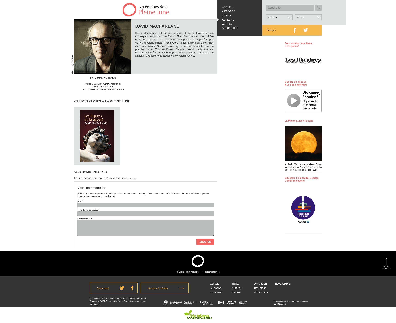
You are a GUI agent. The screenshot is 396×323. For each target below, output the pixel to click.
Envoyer (205, 242)
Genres (227, 24)
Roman (97, 119)
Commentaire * (84, 219)
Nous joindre (283, 284)
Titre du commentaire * (88, 210)
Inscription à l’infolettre (158, 288)
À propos (228, 11)
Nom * (80, 201)
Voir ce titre (97, 158)
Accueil (227, 7)
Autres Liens (261, 292)
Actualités (230, 28)
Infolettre (260, 288)
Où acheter (260, 284)
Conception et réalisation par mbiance (291, 301)
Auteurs (228, 19)
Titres (226, 15)
